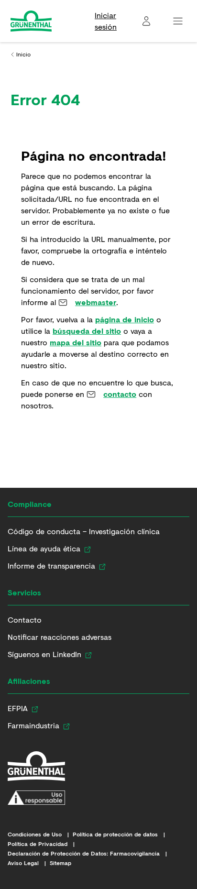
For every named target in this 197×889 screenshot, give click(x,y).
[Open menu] (177, 21)
